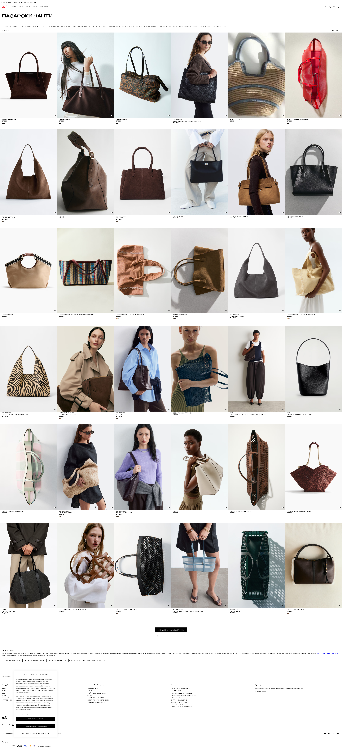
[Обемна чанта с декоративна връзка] (85, 565)
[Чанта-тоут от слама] (85, 467)
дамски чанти (321, 653)
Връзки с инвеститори (95, 697)
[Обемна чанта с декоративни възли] (142, 270)
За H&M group (92, 691)
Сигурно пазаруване (179, 700)
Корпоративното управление (98, 700)
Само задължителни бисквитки (35, 726)
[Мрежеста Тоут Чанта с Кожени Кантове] (199, 565)
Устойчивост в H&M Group (97, 693)
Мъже (21, 7)
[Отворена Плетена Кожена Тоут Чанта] (199, 75)
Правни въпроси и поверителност (184, 695)
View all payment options (44, 746)
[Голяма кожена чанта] (142, 467)
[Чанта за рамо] (199, 172)
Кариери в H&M (92, 688)
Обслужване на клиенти (180, 688)
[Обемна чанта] (85, 75)
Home (35, 7)
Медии (89, 695)
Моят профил (176, 691)
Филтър (335, 30)
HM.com (5, 677)
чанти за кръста (332, 653)
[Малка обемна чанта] (28, 75)
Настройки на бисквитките (181, 707)
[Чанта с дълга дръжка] (313, 565)
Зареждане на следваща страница (171, 630)
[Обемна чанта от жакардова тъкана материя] (85, 270)
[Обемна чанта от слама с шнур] (313, 467)
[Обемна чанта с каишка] (256, 172)
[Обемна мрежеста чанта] (199, 369)
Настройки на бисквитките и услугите (35, 733)
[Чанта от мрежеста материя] (313, 75)
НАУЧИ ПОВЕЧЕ (260, 691)
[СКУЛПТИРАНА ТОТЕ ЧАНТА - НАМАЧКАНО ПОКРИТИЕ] (256, 369)
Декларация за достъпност (97, 702)
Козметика (44, 7)
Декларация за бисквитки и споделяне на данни (35, 713)
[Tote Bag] (142, 172)
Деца (28, 7)
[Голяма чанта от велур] (85, 369)
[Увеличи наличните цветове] (3, 123)
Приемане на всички (35, 719)
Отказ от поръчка (177, 704)
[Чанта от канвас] (28, 565)
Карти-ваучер (7, 700)
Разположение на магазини (181, 693)
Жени (14, 7)
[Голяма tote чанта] (28, 172)
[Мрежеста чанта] (256, 565)
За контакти (175, 697)
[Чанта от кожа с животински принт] (28, 369)
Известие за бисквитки (180, 702)
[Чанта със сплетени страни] (256, 467)
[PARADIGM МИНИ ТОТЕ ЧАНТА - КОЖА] (313, 369)
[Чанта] (85, 172)
